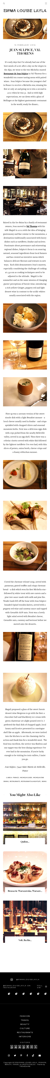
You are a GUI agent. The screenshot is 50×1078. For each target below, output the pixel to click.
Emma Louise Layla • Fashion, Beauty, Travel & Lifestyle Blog (26, 1063)
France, (16, 777)
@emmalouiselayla (27, 979)
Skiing (44, 781)
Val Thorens (31, 227)
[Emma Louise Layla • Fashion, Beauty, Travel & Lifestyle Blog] (25, 11)
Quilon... (25, 842)
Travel (25, 1020)
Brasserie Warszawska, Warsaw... (25, 891)
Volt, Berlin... (25, 940)
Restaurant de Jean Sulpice (16, 74)
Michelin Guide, (26, 777)
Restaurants (25, 1032)
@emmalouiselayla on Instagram (17, 986)
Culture (25, 1028)
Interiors (25, 1036)
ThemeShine (25, 1066)
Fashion (25, 1016)
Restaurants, (15, 781)
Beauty (25, 1024)
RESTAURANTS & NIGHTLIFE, (31, 781)
